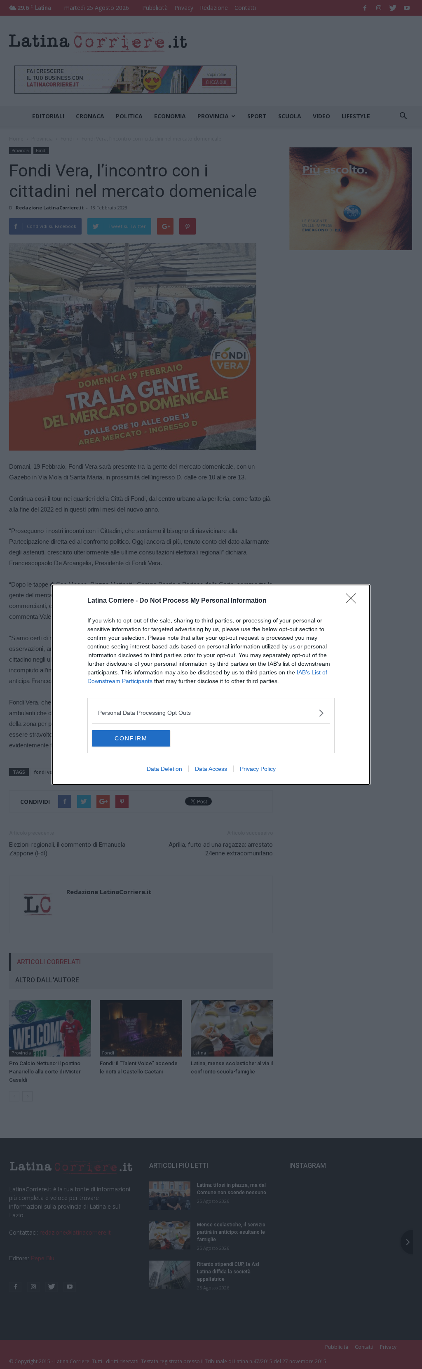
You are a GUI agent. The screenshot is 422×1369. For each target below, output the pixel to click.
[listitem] (211, 713)
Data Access (211, 769)
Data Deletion (164, 769)
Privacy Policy (258, 769)
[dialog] (211, 684)
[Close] (353, 601)
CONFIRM (131, 738)
